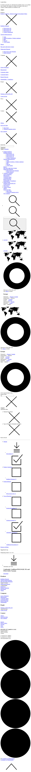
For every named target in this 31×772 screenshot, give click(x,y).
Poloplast (6, 149)
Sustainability (4, 602)
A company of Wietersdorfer (7, 759)
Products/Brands (7, 481)
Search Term (3, 394)
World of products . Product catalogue (12, 38)
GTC (2, 625)
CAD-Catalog (6, 42)
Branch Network (4, 77)
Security (2, 624)
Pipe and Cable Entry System (7, 46)
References (3, 586)
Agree (2, 9)
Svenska (10, 299)
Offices (2, 123)
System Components (8, 32)
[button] (14, 205)
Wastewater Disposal (5, 49)
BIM (4, 39)
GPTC (2, 627)
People (5, 182)
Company (5, 173)
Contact (5, 187)
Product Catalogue (5, 588)
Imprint (2, 622)
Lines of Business (5, 67)
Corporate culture (5, 72)
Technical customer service (9, 129)
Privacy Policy (23, 7)
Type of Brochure (7, 496)
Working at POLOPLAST (7, 94)
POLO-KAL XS (7, 28)
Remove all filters (5, 547)
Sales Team (6, 127)
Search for (3, 144)
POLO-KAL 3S (7, 30)
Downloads (21, 13)
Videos (25, 13)
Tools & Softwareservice (6, 34)
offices (7, 291)
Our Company (4, 131)
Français (10, 300)
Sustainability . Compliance (7, 79)
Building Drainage (5, 26)
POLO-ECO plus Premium (9, 51)
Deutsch (12, 296)
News (4, 186)
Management (3, 69)
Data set (5, 40)
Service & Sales (4, 125)
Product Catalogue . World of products (9, 13)
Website (5, 441)
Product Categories (7, 467)
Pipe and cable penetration (7, 581)
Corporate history (5, 74)
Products (5, 151)
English (16, 296)
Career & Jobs (4, 96)
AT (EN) (5, 240)
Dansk (10, 303)
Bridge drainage (7, 52)
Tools (4, 37)
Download (5, 573)
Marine (2, 44)
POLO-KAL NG (7, 29)
